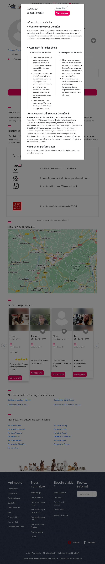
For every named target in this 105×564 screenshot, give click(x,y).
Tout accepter (62, 13)
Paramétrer (61, 8)
